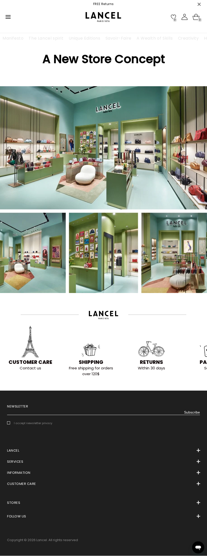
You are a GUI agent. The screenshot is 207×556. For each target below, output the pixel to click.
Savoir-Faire (119, 38)
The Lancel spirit (46, 38)
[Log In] (184, 17)
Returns (151, 362)
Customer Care (30, 362)
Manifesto (13, 38)
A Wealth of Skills (155, 38)
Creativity (188, 38)
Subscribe (192, 412)
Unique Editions (84, 38)
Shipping (91, 362)
